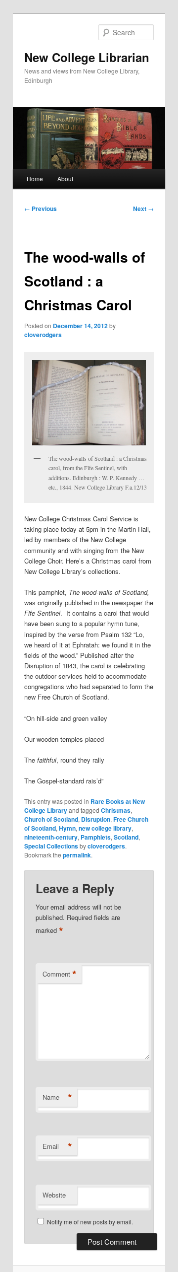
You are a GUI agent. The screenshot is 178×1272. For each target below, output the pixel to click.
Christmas (116, 810)
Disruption (95, 819)
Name (57, 1097)
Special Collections (51, 846)
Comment (60, 974)
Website (54, 1195)
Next (143, 208)
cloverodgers (43, 334)
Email (57, 1146)
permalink (77, 854)
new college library (105, 828)
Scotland (126, 837)
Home (35, 178)
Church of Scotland (51, 819)
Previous (40, 208)
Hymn (67, 828)
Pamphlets (96, 837)
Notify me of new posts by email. (90, 1221)
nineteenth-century (51, 837)
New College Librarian (86, 57)
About (65, 178)
